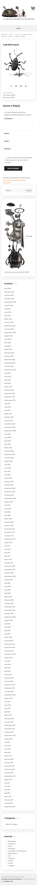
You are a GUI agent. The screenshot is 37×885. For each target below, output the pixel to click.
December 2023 (9, 326)
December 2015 (9, 607)
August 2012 (8, 739)
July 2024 (7, 309)
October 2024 (9, 299)
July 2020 (7, 434)
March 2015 (8, 637)
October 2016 (9, 573)
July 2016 (7, 583)
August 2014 (8, 658)
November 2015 (9, 610)
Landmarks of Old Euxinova (17, 851)
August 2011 (8, 780)
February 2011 (8, 800)
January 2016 (8, 603)
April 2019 (7, 475)
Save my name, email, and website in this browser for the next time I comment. (18, 160)
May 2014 (7, 668)
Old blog (11, 858)
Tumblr (10, 861)
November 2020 (9, 427)
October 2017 (9, 536)
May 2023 (7, 343)
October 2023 (9, 329)
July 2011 (7, 783)
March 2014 (8, 675)
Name (7, 133)
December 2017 (9, 529)
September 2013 (10, 695)
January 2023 (8, 356)
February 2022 (9, 390)
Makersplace (12, 853)
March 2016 (8, 597)
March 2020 (8, 448)
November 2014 (9, 647)
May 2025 (7, 288)
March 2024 (8, 319)
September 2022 (10, 370)
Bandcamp (12, 841)
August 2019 (8, 461)
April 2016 (7, 593)
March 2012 (8, 756)
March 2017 (8, 559)
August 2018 (8, 502)
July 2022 (7, 373)
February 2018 (9, 522)
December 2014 (9, 644)
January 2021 (8, 421)
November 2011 (9, 769)
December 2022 (9, 360)
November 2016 (9, 570)
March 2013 (8, 715)
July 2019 (7, 465)
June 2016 (7, 586)
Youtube (11, 866)
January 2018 (8, 525)
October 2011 (8, 773)
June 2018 (7, 509)
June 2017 (7, 549)
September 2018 (10, 498)
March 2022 (8, 387)
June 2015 (7, 627)
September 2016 (10, 576)
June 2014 (7, 664)
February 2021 (9, 417)
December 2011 (9, 766)
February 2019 (9, 482)
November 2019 (9, 454)
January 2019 (8, 485)
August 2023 (8, 336)
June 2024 (7, 312)
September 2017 (10, 539)
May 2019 (7, 471)
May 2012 (7, 749)
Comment (8, 119)
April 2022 (7, 383)
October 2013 (9, 691)
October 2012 (8, 732)
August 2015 (8, 620)
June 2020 (7, 437)
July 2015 (7, 624)
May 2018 (7, 512)
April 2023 (7, 346)
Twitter (10, 863)
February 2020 (9, 451)
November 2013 (9, 688)
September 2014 (10, 654)
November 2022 (9, 363)
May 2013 (7, 708)
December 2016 (9, 566)
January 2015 (8, 641)
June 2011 (7, 786)
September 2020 (10, 431)
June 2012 (7, 746)
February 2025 (9, 292)
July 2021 (7, 404)
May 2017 (7, 553)
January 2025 (9, 295)
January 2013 (8, 722)
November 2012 (9, 729)
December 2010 (9, 807)
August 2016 (8, 580)
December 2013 (9, 685)
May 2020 (7, 441)
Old (9, 856)
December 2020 (9, 424)
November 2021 (9, 397)
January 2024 (9, 322)
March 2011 (7, 796)
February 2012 (9, 759)
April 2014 (7, 671)
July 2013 (7, 702)
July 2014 (7, 661)
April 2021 (7, 410)
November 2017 (9, 532)
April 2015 (7, 634)
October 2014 (9, 651)
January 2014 (8, 681)
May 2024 (7, 316)
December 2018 (9, 488)
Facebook (11, 844)
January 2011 (8, 803)
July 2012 (7, 742)
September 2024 (10, 302)
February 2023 (9, 353)
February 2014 (9, 678)
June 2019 (7, 468)
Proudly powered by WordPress (11, 879)
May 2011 (7, 790)
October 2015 (9, 614)
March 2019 (8, 478)
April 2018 (7, 515)
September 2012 (10, 735)
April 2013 (7, 712)
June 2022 (7, 376)
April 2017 (7, 556)
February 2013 (9, 719)
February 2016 (9, 600)
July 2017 (7, 546)
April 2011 (7, 793)
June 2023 (7, 339)
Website (7, 149)
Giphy (10, 846)
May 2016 (7, 590)
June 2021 (7, 407)
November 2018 (9, 492)
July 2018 (7, 505)
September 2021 (10, 400)
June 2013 (7, 705)
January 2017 (8, 563)
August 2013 (8, 698)
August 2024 (8, 305)
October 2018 (9, 495)
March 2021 (8, 414)
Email (6, 141)
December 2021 (9, 393)
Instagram (11, 849)
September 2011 (9, 776)
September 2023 (10, 333)
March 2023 (8, 349)
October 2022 (9, 366)
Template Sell (8, 881)
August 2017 (8, 542)
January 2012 (8, 763)
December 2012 (9, 725)
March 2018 (8, 519)
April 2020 (7, 444)
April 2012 (7, 752)
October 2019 (9, 458)
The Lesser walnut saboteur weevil (9, 96)
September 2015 (10, 617)
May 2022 (7, 380)
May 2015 (7, 631)
